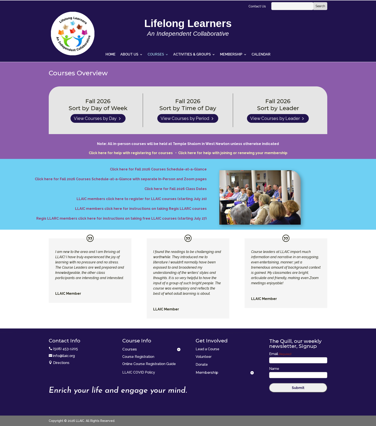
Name (274, 369)
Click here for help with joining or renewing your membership (232, 153)
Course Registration (138, 357)
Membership (231, 54)
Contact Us (257, 6)
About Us (129, 54)
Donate (202, 364)
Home (111, 54)
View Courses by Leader (275, 118)
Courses (156, 54)
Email (280, 354)
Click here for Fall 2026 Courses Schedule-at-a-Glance (158, 169)
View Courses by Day (95, 118)
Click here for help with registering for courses (132, 153)
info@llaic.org (64, 356)
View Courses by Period (185, 118)
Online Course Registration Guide (149, 364)
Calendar (261, 54)
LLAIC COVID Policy (138, 372)
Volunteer (204, 357)
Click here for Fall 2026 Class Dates (175, 189)
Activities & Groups (192, 54)
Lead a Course (207, 349)
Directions (61, 363)
